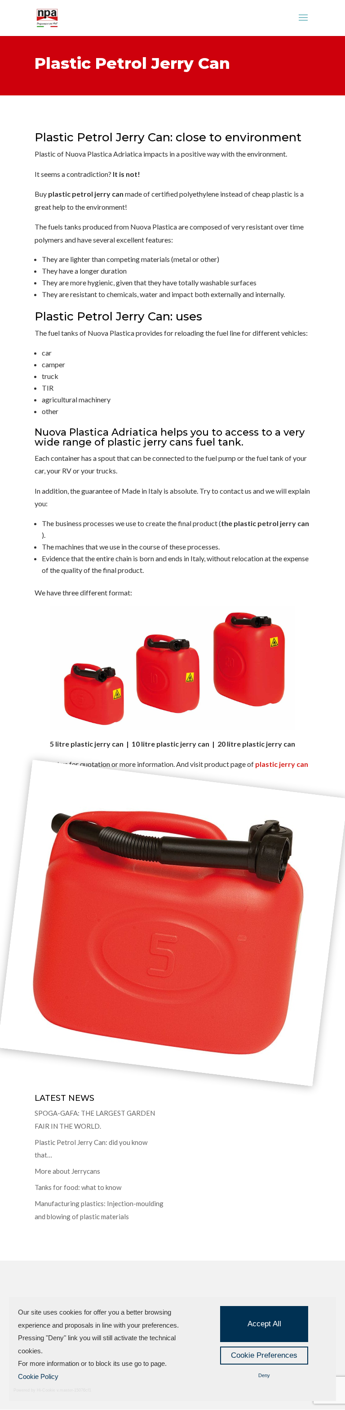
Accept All (264, 1324)
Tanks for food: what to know (78, 1187)
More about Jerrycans (67, 1171)
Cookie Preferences (264, 1355)
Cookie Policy (38, 1376)
